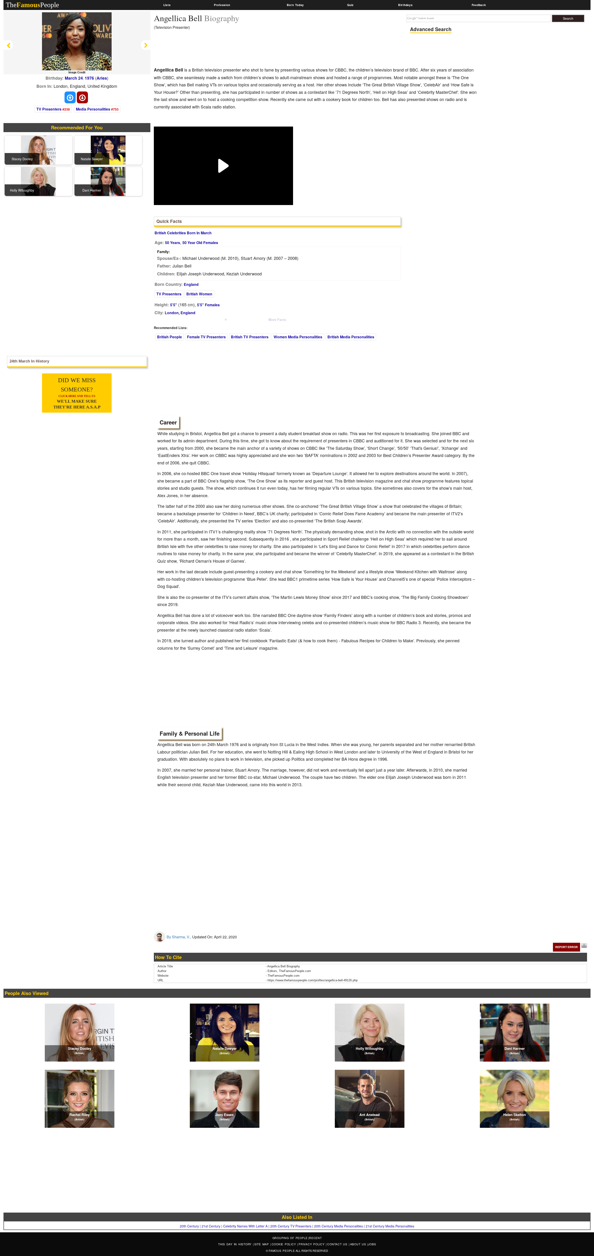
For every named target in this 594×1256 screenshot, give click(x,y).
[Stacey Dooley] (38, 149)
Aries (102, 78)
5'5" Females (208, 304)
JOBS (372, 1244)
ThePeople (32, 5)
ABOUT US (359, 1244)
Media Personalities (93, 109)
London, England (180, 312)
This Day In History (235, 1244)
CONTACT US (338, 1244)
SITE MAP (262, 1244)
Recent (315, 1238)
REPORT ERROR (566, 947)
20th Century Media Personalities (338, 1226)
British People (169, 336)
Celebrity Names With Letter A (245, 1226)
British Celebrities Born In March (183, 232)
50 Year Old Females (200, 242)
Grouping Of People (290, 1238)
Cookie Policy (284, 1244)
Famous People (282, 1251)
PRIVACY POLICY (312, 1244)
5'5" (173, 304)
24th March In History (29, 361)
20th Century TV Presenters (290, 1226)
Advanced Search (431, 29)
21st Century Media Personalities (390, 1226)
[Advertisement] (238, 49)
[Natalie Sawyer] (108, 149)
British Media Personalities (350, 336)
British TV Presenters (249, 336)
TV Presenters (48, 109)
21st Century (211, 1226)
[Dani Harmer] (108, 181)
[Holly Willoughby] (38, 181)
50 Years (172, 242)
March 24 (74, 78)
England (191, 284)
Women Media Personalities (298, 336)
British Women (199, 294)
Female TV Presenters (206, 336)
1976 (89, 78)
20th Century (189, 1226)
